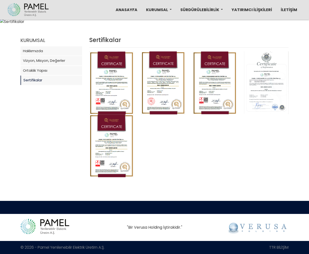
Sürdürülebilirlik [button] (200, 10)
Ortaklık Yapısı (155, 29)
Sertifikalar (154, 32)
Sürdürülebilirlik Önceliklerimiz (195, 26)
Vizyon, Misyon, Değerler (159, 26)
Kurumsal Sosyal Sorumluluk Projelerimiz (199, 29)
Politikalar (187, 32)
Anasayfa (126, 10)
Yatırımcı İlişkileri (252, 10)
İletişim (289, 10)
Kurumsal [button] (157, 10)
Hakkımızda (154, 23)
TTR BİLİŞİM (278, 247)
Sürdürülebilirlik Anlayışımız (194, 23)
